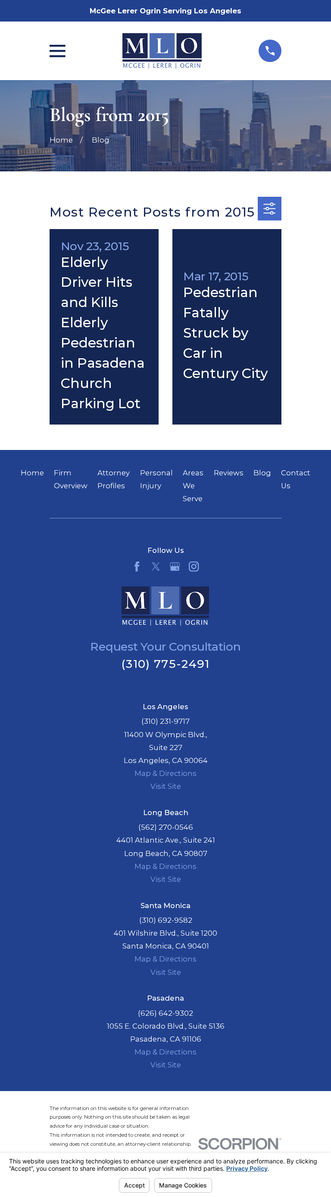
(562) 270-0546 (165, 827)
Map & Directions (165, 773)
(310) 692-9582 (165, 920)
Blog (262, 472)
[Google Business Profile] (175, 566)
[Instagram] (194, 566)
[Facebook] (137, 566)
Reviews (229, 472)
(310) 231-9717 (165, 721)
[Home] (162, 50)
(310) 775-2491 (165, 664)
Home (32, 472)
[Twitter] (156, 566)
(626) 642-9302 (165, 1013)
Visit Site (165, 786)
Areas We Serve (193, 485)
